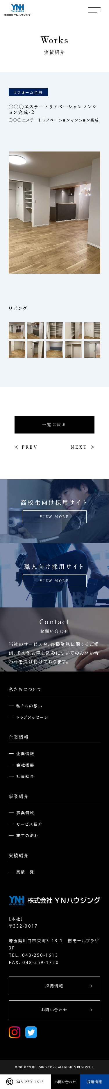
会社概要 (25, 765)
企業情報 (19, 737)
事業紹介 (19, 796)
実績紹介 (19, 855)
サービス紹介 (29, 824)
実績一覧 (25, 872)
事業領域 (25, 812)
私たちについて (25, 689)
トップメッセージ (32, 717)
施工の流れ (27, 835)
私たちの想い (29, 706)
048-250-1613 (30, 1081)
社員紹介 (25, 776)
